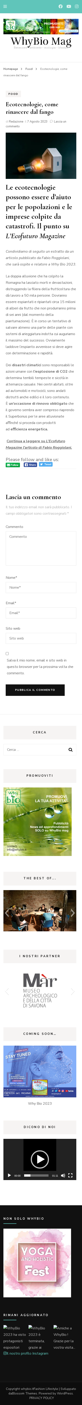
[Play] (9, 1175)
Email (11, 603)
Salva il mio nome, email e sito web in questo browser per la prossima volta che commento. (40, 667)
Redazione (16, 122)
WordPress (65, 1393)
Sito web (13, 628)
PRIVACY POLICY (41, 1398)
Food (13, 94)
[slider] (36, 1175)
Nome (11, 577)
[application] (39, 1159)
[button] (7, 913)
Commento (14, 526)
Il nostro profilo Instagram (27, 1353)
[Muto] (63, 1175)
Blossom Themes (24, 1393)
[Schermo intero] (70, 1175)
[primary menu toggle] (6, 6)
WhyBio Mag (41, 41)
